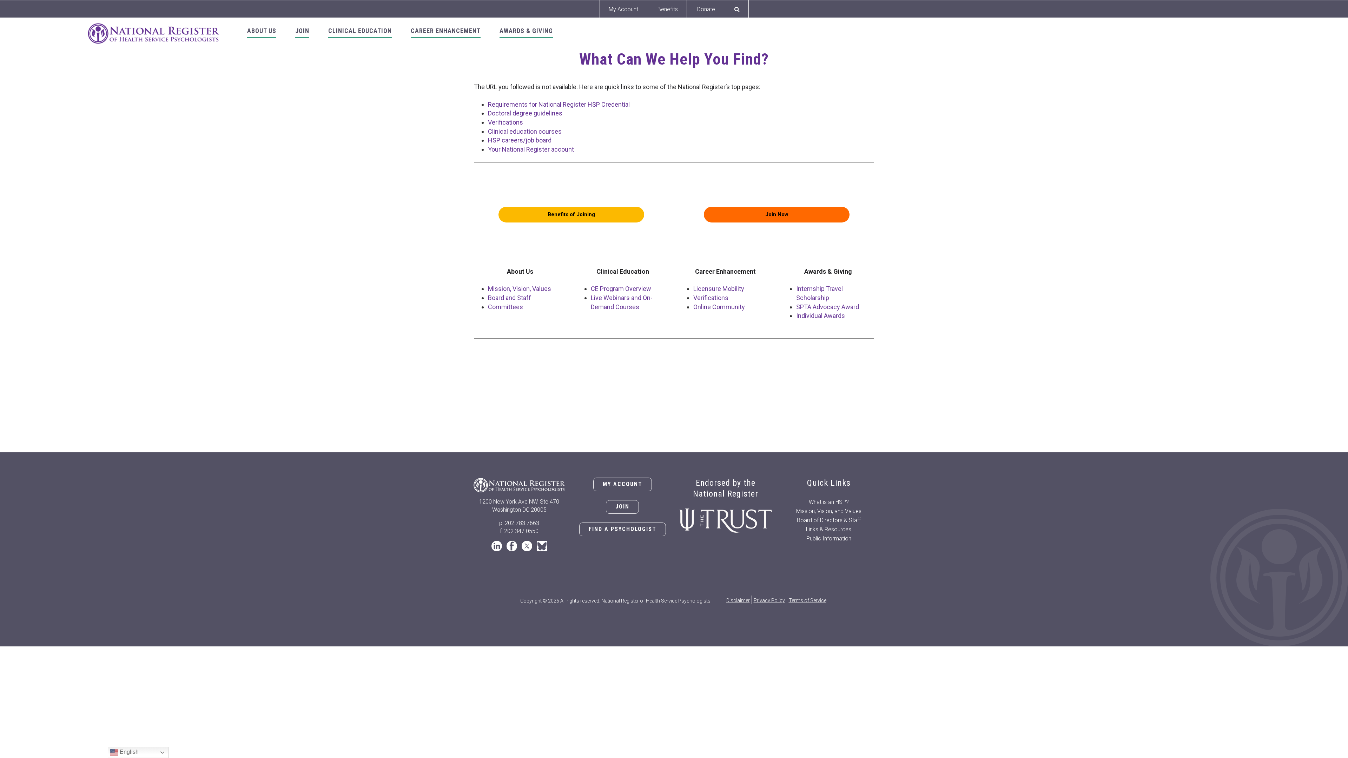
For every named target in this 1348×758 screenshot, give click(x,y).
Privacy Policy (769, 600)
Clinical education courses (525, 131)
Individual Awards (820, 315)
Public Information (828, 538)
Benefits (668, 9)
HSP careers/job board (519, 140)
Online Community (719, 307)
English (128, 752)
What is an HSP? (829, 502)
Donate (706, 9)
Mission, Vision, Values (519, 288)
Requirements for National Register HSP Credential (559, 104)
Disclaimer (738, 600)
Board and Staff (509, 297)
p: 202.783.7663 (519, 523)
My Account (623, 9)
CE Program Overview (621, 288)
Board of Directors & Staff (829, 520)
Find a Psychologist (622, 529)
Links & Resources (828, 529)
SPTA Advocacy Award (827, 307)
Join (622, 506)
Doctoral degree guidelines (525, 113)
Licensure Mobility (718, 288)
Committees (505, 307)
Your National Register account (531, 149)
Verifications (505, 122)
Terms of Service (807, 600)
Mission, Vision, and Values (828, 511)
